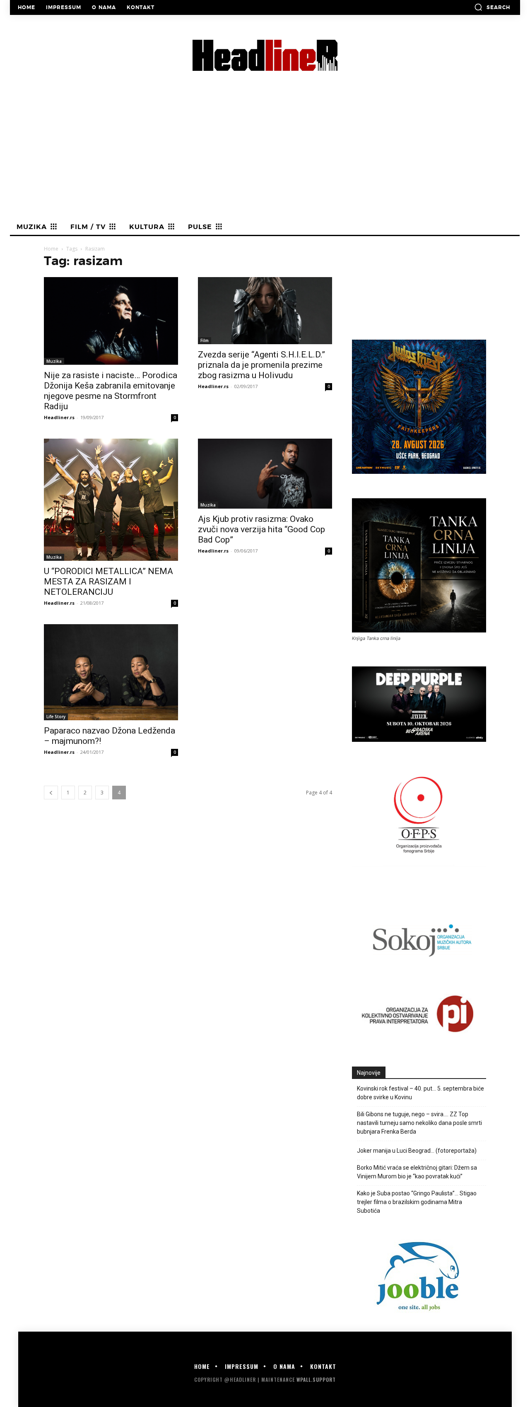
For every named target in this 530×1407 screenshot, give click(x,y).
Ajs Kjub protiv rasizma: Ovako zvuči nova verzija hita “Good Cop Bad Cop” (261, 529)
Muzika (54, 361)
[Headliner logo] (265, 55)
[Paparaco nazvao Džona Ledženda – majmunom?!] (111, 672)
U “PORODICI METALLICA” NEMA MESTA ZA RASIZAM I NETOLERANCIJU (108, 581)
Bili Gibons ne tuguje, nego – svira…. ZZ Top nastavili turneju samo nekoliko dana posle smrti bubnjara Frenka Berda (419, 1123)
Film (204, 340)
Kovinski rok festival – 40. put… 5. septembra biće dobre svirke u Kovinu (420, 1093)
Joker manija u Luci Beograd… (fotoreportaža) (417, 1150)
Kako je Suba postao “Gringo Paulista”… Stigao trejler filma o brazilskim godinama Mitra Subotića (417, 1202)
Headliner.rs (59, 417)
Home (51, 248)
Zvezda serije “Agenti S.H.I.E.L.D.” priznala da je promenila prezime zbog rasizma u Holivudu (261, 365)
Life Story (55, 716)
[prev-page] (51, 792)
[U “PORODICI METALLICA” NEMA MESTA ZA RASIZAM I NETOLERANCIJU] (111, 500)
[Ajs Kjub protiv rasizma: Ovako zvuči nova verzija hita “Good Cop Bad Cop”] (265, 474)
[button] (492, 7)
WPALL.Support (316, 1379)
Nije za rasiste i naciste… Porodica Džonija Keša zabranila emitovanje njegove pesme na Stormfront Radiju (110, 390)
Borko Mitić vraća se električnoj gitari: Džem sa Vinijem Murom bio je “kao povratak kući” (417, 1172)
